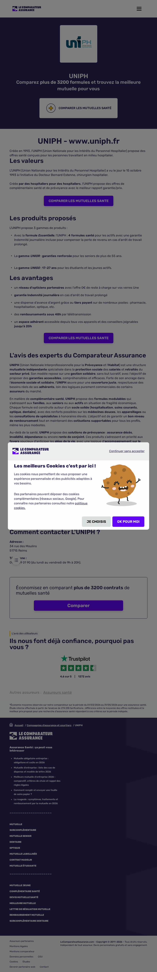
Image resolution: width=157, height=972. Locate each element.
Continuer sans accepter (123, 451)
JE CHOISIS (96, 522)
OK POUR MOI (128, 522)
